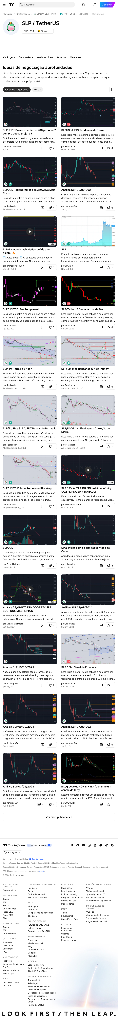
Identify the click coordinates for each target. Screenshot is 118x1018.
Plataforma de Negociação (98, 900)
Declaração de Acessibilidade (42, 993)
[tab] (17, 89)
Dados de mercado (37, 894)
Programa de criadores (72, 897)
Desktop (7, 985)
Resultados (8, 945)
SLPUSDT (9, 547)
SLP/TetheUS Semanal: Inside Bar (82, 309)
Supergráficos (9, 890)
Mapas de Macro (11, 970)
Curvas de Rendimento (13, 964)
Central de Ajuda (36, 949)
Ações (6, 899)
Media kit (32, 956)
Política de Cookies (37, 989)
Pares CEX (8, 912)
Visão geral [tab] (9, 57)
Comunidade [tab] (26, 57)
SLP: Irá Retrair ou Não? (17, 368)
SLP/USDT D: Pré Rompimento (21, 309)
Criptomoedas (9, 908)
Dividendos (8, 948)
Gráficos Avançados (95, 897)
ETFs (5, 902)
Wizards (65, 933)
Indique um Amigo (69, 894)
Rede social (66, 888)
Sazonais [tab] (61, 57)
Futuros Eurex (34, 928)
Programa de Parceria (96, 918)
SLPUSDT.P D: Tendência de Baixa (82, 130)
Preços (31, 891)
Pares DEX (8, 915)
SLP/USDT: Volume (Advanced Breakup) (28, 488)
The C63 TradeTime (37, 971)
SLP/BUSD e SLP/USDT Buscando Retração (29, 428)
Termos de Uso (35, 980)
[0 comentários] (42, 148)
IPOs (5, 952)
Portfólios (7, 961)
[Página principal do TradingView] (11, 5)
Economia (7, 942)
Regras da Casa (68, 900)
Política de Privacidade (39, 986)
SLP (63, 249)
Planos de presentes (37, 897)
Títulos (6, 905)
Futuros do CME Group (38, 925)
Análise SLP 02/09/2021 (77, 189)
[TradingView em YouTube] (83, 845)
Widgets (89, 888)
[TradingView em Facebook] (78, 845)
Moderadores (67, 904)
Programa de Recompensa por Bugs (42, 1000)
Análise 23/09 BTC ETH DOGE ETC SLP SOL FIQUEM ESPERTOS (27, 609)
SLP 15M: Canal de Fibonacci (79, 667)
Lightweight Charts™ (95, 894)
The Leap (32, 916)
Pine (5, 918)
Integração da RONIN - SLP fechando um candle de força (86, 788)
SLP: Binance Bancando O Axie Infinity (85, 368)
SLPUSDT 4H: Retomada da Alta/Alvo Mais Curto (29, 191)
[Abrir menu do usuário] (95, 4)
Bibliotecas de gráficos (96, 891)
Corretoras (33, 909)
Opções (6, 967)
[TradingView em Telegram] (101, 845)
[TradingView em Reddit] (112, 845)
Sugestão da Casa (70, 919)
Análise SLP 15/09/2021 (18, 667)
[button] (112, 89)
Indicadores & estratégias (67, 929)
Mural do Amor (68, 891)
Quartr (41, 871)
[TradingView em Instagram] (89, 845)
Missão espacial (35, 943)
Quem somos (34, 940)
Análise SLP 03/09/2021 (18, 786)
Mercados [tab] (75, 57)
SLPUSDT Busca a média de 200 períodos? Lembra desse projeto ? (29, 132)
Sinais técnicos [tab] (44, 57)
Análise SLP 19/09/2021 (77, 607)
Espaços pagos (68, 940)
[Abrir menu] (4, 4)
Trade (64, 912)
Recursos (32, 888)
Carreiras (32, 952)
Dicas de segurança (37, 996)
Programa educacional (96, 921)
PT (87, 4)
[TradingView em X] (72, 845)
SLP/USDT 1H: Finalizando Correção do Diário (85, 430)
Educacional (67, 916)
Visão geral (33, 906)
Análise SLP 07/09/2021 (77, 726)
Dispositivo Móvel (11, 982)
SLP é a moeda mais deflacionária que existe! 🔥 (26, 251)
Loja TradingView (36, 965)
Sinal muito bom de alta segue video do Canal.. (85, 549)
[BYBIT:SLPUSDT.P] (64, 124)
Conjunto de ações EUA (39, 931)
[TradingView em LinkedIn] (95, 845)
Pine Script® (8, 973)
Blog (30, 946)
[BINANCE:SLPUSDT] (5, 124)
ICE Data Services (35, 859)
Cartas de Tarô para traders (41, 968)
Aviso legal (33, 983)
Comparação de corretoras (40, 912)
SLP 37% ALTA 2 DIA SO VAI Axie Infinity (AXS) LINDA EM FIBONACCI (86, 490)
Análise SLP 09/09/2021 (18, 726)
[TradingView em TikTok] (106, 845)
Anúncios (90, 912)
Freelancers (66, 937)
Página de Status (36, 1005)
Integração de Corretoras (97, 915)
